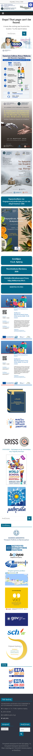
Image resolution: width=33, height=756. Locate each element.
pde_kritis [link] (6, 718)
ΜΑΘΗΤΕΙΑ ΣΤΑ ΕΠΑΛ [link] (16, 287)
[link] (30, 4)
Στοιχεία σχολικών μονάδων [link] (16, 571)
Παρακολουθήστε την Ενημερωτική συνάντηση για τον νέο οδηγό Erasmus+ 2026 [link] (16, 201)
